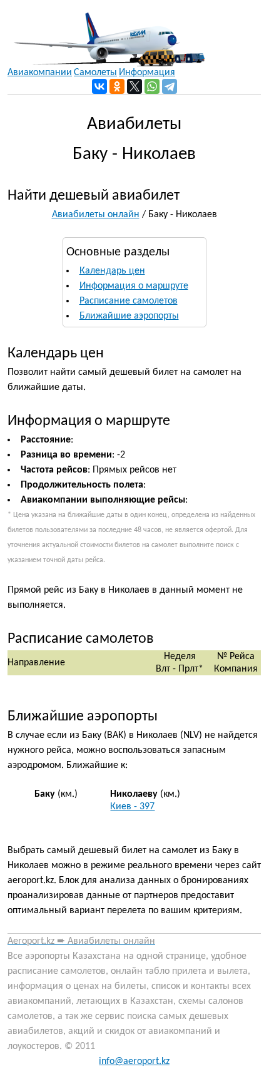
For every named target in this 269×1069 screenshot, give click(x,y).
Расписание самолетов (128, 301)
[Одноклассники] (116, 86)
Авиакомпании (40, 73)
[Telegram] (169, 86)
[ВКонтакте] (99, 86)
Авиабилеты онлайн (96, 215)
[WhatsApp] (152, 86)
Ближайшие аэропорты (129, 316)
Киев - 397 (132, 807)
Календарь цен (112, 271)
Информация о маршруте (133, 286)
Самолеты (95, 73)
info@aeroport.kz (134, 1061)
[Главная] (106, 33)
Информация (147, 73)
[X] (134, 86)
